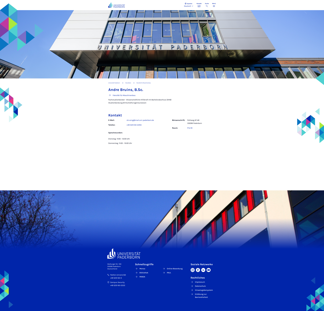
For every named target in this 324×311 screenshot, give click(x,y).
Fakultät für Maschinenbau (143, 83)
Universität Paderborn (114, 83)
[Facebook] (198, 270)
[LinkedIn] (203, 270)
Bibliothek (143, 273)
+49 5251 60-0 (116, 278)
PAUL (169, 273)
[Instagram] (193, 270)
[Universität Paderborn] (162, 253)
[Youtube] (209, 270)
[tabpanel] (162, 132)
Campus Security (117, 282)
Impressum (200, 282)
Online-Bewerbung (175, 269)
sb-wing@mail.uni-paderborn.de (140, 120)
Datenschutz (200, 286)
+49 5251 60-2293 (134, 125)
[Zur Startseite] (116, 5)
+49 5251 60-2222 (117, 285)
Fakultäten (128, 83)
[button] (189, 5)
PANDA (142, 277)
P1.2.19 (189, 128)
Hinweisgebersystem (204, 290)
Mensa (142, 269)
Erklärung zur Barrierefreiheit (201, 295)
